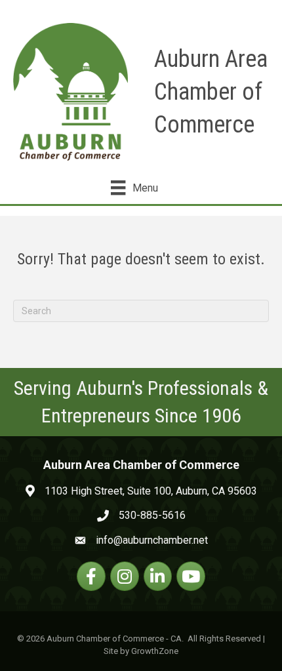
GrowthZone (154, 651)
